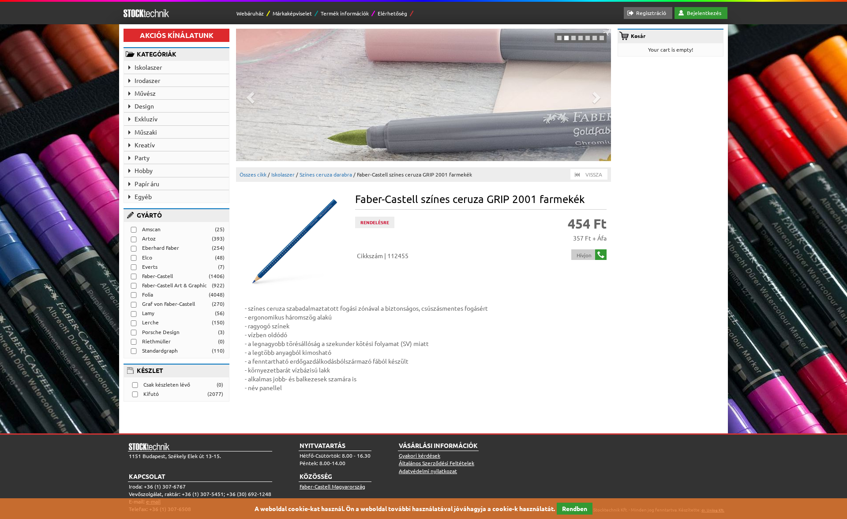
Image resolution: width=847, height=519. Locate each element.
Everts (149, 266)
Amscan (151, 229)
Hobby (144, 170)
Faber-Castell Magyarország (332, 486)
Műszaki (146, 132)
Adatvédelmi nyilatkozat (428, 470)
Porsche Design (161, 331)
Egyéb (143, 196)
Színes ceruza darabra (326, 174)
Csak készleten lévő (166, 384)
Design (144, 106)
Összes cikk (253, 174)
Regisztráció (651, 12)
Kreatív (145, 145)
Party (142, 158)
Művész (145, 93)
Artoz (149, 238)
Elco (147, 257)
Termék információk (345, 13)
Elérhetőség (392, 13)
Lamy (148, 312)
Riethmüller (156, 341)
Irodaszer (147, 80)
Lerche (150, 322)
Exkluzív (146, 119)
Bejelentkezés (704, 12)
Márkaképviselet (292, 13)
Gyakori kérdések (419, 455)
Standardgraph (160, 350)
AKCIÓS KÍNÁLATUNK (177, 35)
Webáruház (250, 13)
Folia (147, 294)
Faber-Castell (157, 275)
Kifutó (151, 393)
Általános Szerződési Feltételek (436, 462)
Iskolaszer (148, 67)
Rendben (574, 508)
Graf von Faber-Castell (168, 303)
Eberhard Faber (160, 247)
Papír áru (147, 184)
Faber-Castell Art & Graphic (174, 285)
